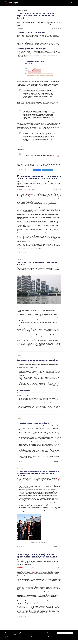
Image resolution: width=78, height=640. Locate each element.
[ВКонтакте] (52, 28)
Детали (26, 10)
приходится (36, 339)
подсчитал (33, 427)
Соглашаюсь (65, 633)
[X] (56, 28)
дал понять (34, 578)
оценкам (39, 334)
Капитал (19, 10)
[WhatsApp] (60, 28)
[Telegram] (58, 28)
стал (60, 497)
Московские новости (12, 3)
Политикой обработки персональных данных (39, 636)
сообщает (51, 485)
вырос (52, 330)
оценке (22, 502)
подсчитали (31, 366)
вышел (32, 572)
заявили (46, 126)
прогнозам (29, 194)
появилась (58, 479)
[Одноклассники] (54, 28)
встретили (24, 492)
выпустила (36, 267)
